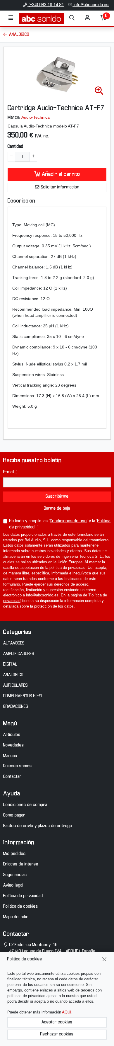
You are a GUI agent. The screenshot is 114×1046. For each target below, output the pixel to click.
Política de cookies (20, 906)
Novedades (13, 745)
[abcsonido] (41, 18)
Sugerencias (15, 875)
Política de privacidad (23, 896)
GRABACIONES (15, 707)
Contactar (12, 777)
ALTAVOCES (14, 643)
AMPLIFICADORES (18, 654)
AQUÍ (66, 1012)
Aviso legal (13, 885)
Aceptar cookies (57, 1022)
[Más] (33, 157)
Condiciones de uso (68, 521)
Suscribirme (57, 496)
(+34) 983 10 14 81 (45, 5)
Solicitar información (60, 187)
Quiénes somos (17, 766)
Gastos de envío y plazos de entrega (37, 826)
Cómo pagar (14, 815)
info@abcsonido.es (90, 5)
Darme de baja (57, 508)
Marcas (10, 756)
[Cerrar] (104, 959)
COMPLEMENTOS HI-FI (22, 696)
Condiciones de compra (25, 805)
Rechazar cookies (57, 1034)
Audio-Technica (35, 117)
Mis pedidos (14, 854)
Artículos (11, 735)
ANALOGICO (13, 675)
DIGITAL (10, 664)
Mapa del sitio (16, 917)
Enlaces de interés (20, 864)
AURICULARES (15, 685)
